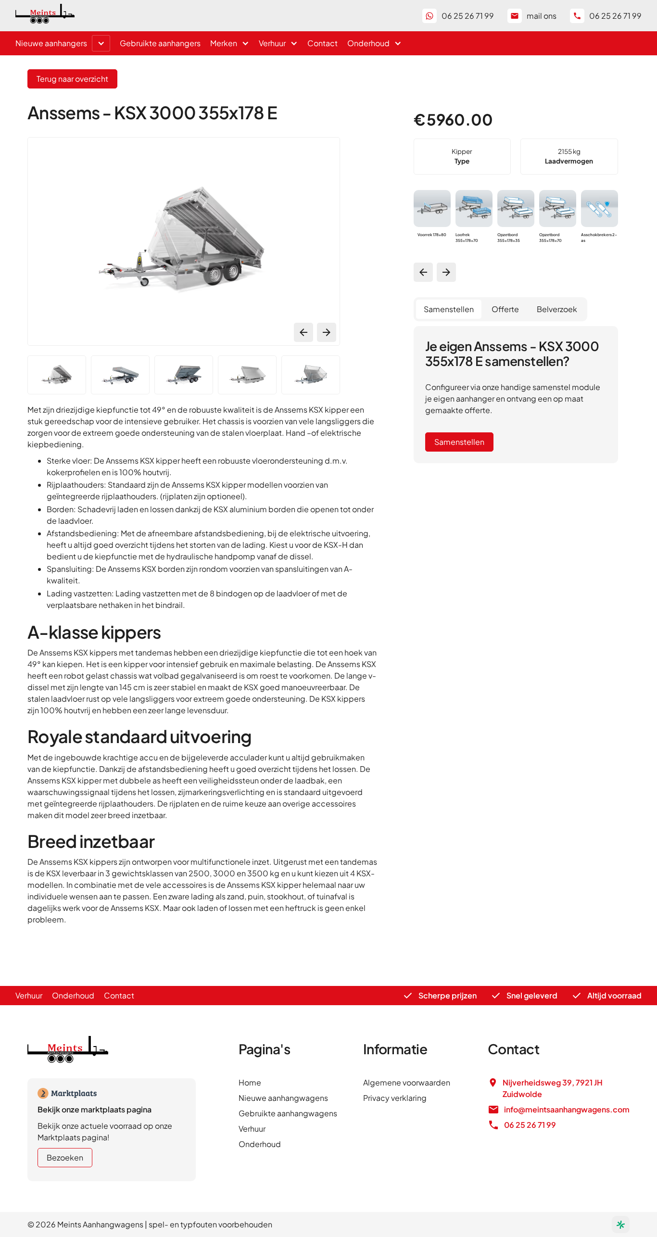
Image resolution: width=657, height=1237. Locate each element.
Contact (322, 43)
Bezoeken (65, 1157)
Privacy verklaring (395, 1098)
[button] (101, 43)
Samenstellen (459, 442)
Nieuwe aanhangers (51, 43)
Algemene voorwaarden (406, 1082)
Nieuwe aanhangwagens (283, 1098)
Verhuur (28, 995)
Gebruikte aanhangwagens (288, 1113)
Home (250, 1082)
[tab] (448, 309)
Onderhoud (73, 995)
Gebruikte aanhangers (160, 43)
